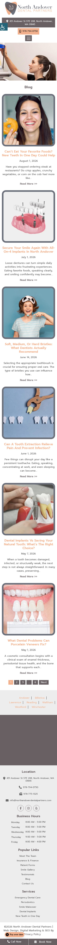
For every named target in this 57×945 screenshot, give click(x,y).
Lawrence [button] (15, 702)
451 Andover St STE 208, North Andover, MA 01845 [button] (31, 23)
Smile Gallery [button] (28, 870)
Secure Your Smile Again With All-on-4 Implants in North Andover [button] (28, 249)
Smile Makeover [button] (27, 907)
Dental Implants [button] (28, 911)
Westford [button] (20, 707)
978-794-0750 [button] (30, 31)
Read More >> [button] (28, 184)
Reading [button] (32, 702)
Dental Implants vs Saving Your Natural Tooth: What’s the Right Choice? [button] (28, 544)
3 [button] (23, 682)
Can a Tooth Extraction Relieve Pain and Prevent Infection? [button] (28, 446)
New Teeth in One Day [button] (28, 916)
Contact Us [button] (28, 883)
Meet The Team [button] (27, 856)
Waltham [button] (47, 702)
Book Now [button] (44, 942)
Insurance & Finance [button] (28, 860)
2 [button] (16, 682)
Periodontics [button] (28, 902)
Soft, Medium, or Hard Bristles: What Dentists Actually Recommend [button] (28, 348)
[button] (4, 27)
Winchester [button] (39, 707)
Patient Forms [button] (27, 865)
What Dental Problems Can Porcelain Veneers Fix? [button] (28, 642)
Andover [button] (24, 698)
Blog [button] (27, 879)
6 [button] (35, 682)
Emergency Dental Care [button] (28, 897)
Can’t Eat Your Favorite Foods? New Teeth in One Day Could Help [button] (28, 153)
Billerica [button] (39, 698)
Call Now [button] (15, 942)
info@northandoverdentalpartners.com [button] (30, 800)
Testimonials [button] (27, 874)
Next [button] (44, 682)
